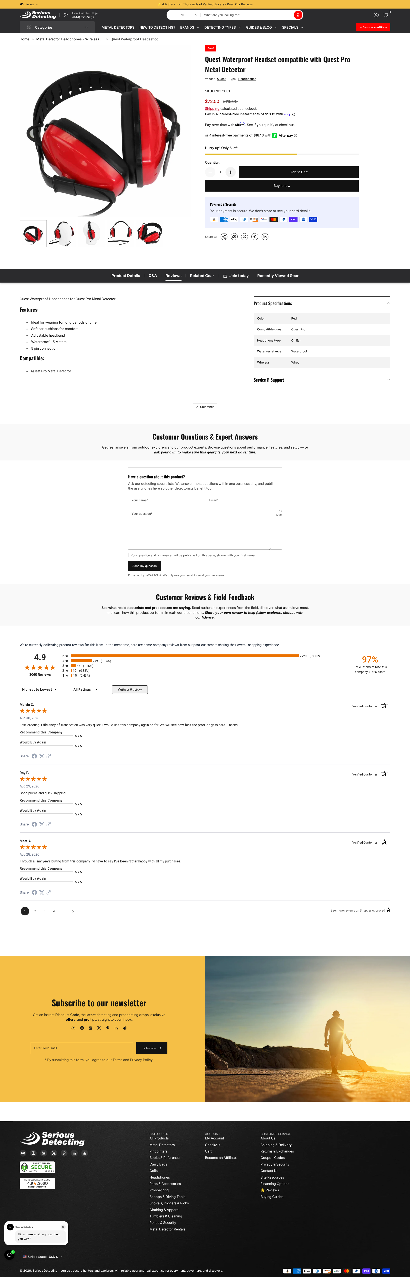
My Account (214, 1138)
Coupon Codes (273, 1157)
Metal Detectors (162, 1145)
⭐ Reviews (270, 1190)
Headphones (247, 79)
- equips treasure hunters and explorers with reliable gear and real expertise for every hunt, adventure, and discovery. (140, 1270)
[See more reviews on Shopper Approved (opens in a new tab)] (48, 756)
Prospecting (159, 1190)
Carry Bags (158, 1164)
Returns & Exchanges (277, 1151)
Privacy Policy (141, 1060)
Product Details (125, 275)
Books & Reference (164, 1157)
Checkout (212, 1145)
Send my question (144, 565)
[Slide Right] (269, 4)
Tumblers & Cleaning (165, 1216)
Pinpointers (158, 1151)
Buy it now (282, 185)
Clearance (207, 407)
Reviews (173, 275)
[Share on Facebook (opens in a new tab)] (34, 757)
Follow (30, 4)
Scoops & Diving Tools (167, 1197)
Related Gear (202, 275)
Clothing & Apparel (164, 1210)
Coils (153, 1171)
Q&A (153, 275)
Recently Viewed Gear (278, 275)
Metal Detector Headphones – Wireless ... (69, 39)
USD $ (43, 1256)
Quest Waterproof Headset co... (136, 39)
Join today (239, 275)
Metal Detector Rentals (167, 1229)
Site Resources (272, 1177)
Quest (221, 79)
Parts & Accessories (165, 1184)
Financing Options (275, 1184)
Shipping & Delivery (276, 1145)
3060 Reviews (44, 675)
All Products (159, 1138)
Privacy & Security (275, 1164)
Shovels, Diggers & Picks (169, 1203)
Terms (117, 1060)
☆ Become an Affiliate (373, 27)
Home (24, 39)
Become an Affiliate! (221, 1157)
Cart (208, 1151)
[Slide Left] (140, 4)
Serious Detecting (45, 1270)
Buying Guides (272, 1197)
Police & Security (162, 1222)
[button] (298, 15)
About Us (268, 1138)
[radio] (205, 655)
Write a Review (130, 689)
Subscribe (149, 1048)
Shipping (212, 108)
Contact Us (269, 1171)
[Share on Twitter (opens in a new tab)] (41, 756)
